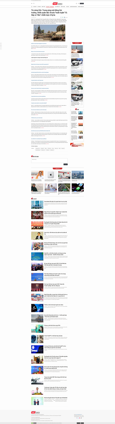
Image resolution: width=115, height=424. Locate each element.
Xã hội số (34, 6)
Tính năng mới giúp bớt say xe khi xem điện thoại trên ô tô (77, 193)
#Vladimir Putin (38, 148)
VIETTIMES (57, 3)
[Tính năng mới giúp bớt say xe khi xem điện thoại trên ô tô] (78, 187)
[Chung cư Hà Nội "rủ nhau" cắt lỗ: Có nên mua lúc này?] (78, 175)
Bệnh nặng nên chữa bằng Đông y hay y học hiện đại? (51, 193)
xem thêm (34, 48)
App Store (78, 423)
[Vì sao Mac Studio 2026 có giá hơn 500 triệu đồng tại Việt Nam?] (51, 175)
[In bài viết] (62, 17)
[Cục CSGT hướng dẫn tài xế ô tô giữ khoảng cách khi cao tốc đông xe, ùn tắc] (64, 187)
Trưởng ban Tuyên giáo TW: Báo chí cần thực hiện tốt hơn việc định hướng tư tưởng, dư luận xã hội (55, 388)
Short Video (63, 6)
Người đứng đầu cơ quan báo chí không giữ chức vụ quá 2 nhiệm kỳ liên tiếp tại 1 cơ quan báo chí (55, 295)
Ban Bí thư (44, 298)
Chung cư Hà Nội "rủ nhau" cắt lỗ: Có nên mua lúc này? (77, 180)
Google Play (82, 423)
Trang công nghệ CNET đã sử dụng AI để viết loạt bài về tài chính (55, 377)
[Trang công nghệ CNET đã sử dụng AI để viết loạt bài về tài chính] (37, 380)
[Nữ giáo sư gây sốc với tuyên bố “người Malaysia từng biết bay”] (37, 187)
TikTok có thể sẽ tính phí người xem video (53, 304)
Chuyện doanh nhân (73, 6)
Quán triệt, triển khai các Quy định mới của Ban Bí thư (74, 132)
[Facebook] (1, 43)
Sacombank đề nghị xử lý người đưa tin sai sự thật (74, 112)
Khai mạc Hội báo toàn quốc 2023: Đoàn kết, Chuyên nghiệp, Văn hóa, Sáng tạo (54, 284)
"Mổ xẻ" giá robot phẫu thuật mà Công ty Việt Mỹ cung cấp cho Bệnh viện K (75, 91)
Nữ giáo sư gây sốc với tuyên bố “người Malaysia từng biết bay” (36, 193)
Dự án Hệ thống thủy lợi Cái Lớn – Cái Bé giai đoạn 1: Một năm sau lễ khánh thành (55, 315)
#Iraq (53, 148)
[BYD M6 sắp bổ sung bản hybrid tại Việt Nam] (77, 62)
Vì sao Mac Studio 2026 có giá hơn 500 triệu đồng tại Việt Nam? (50, 180)
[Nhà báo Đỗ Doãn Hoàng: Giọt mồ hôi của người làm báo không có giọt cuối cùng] (80, 137)
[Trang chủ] (31, 7)
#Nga (45, 148)
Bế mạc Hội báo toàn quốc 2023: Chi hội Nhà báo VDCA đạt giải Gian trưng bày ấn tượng (55, 264)
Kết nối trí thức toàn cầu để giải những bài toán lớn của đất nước (36, 180)
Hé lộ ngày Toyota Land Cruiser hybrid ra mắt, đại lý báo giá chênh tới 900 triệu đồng (75, 104)
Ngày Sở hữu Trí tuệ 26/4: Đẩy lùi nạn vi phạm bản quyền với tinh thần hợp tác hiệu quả (74, 118)
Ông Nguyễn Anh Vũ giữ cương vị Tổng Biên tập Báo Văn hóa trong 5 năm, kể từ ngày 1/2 (56, 357)
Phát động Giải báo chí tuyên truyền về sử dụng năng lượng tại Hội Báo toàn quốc (55, 274)
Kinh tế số (43, 6)
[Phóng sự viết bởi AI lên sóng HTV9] (37, 329)
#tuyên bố (42, 148)
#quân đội (63, 148)
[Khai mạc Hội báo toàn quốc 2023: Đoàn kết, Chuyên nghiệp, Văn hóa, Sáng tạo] (37, 287)
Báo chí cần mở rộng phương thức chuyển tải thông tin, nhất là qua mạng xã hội (56, 367)
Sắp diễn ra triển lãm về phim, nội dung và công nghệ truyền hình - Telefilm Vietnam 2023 (55, 253)
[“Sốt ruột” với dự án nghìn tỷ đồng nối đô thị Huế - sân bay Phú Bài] (77, 73)
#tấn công (56, 148)
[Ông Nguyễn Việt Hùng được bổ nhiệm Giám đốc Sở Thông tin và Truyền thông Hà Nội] (80, 124)
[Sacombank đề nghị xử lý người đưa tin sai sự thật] (80, 112)
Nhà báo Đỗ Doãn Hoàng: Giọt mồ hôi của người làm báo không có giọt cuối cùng (74, 137)
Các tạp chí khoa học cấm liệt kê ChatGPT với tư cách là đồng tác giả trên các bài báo (55, 346)
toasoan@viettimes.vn (79, 414)
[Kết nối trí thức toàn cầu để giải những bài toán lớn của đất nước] (37, 175)
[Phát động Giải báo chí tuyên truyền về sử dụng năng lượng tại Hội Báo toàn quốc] (37, 277)
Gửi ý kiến (65, 164)
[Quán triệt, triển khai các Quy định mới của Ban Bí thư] (80, 132)
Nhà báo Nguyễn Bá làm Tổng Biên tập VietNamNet (55, 397)
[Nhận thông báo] (76, 3)
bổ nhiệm (54, 400)
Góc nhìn (39, 6)
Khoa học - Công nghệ (50, 6)
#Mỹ (59, 148)
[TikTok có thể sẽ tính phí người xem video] (37, 308)
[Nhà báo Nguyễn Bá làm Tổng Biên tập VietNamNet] (37, 401)
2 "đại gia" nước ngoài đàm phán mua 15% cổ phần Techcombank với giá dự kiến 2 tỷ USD (64, 180)
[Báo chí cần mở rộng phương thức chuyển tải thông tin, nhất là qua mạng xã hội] (37, 370)
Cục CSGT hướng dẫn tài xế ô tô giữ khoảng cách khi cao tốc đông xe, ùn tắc (64, 193)
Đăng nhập (81, 3)
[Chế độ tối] (78, 3)
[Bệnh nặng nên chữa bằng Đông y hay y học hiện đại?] (51, 187)
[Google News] (66, 17)
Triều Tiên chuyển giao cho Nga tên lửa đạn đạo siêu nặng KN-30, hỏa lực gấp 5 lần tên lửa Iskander (75, 55)
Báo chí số (34, 199)
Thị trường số (57, 6)
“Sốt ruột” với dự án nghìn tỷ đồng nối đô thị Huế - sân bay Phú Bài (75, 79)
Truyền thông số (81, 6)
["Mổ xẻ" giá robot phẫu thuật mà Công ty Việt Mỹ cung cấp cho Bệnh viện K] (77, 85)
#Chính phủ (49, 148)
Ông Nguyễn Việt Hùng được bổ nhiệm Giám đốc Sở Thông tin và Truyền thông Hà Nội (74, 126)
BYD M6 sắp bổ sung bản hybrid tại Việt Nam (75, 68)
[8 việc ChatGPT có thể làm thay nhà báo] (37, 339)
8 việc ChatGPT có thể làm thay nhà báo (53, 335)
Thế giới (67, 6)
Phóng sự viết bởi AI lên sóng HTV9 (52, 325)
